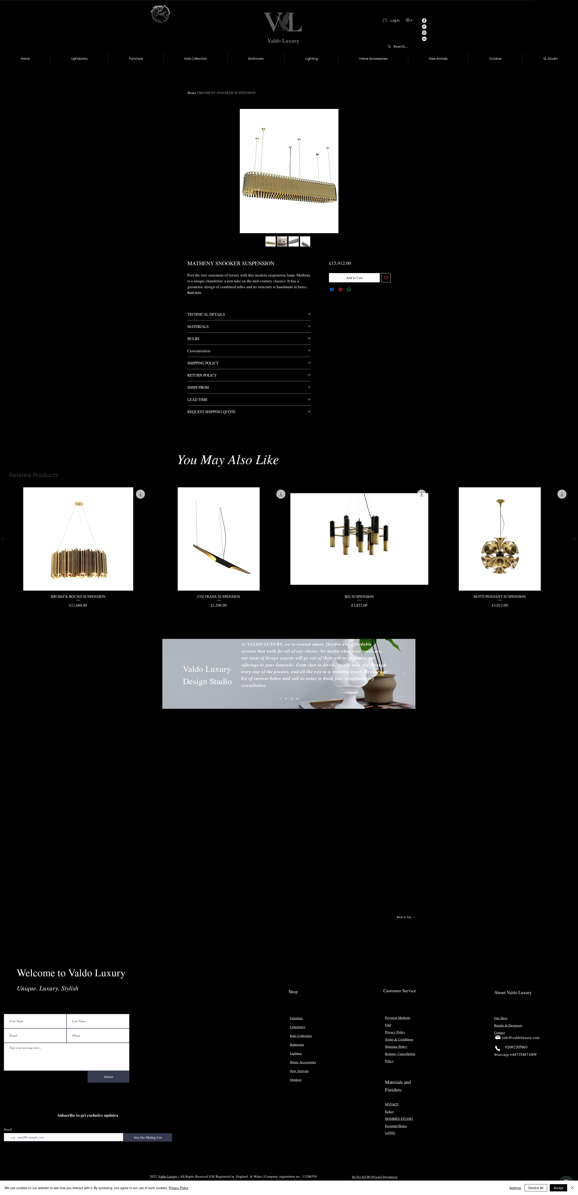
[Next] (404, 674)
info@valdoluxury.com (520, 1037)
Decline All (535, 1188)
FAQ (388, 1024)
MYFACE (392, 1104)
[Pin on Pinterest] (340, 289)
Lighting (296, 1053)
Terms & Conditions (399, 1039)
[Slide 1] (280, 698)
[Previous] (173, 674)
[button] (410, 20)
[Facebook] (424, 20)
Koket (389, 1111)
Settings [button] (515, 1188)
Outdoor (296, 1079)
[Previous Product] (2, 538)
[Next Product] (575, 538)
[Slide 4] (297, 698)
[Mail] (498, 1037)
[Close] (572, 1187)
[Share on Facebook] (332, 289)
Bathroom (297, 1044)
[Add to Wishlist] (386, 277)
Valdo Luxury (283, 40)
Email (8, 1129)
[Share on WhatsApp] (349, 289)
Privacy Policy (178, 1188)
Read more (194, 292)
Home (191, 92)
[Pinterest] (424, 26)
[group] (289, 547)
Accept (558, 1188)
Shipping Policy (396, 1046)
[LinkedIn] (424, 39)
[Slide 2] (286, 698)
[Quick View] (78, 539)
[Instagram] (424, 32)
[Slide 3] (291, 698)
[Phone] (498, 1048)
